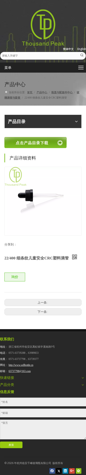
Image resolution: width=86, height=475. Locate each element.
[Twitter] (59, 471)
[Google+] (72, 471)
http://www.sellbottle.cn (21, 365)
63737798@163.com (20, 371)
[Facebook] (52, 471)
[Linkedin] (65, 471)
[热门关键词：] (82, 56)
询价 (14, 277)
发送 (11, 444)
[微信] (78, 471)
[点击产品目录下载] (35, 142)
